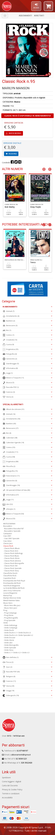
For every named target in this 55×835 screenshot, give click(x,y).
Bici (8, 330)
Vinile (5, 623)
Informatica (12, 368)
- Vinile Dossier (9, 637)
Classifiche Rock (9, 575)
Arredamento (12, 316)
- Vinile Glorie (8, 640)
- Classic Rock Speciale (12, 568)
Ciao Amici (7, 541)
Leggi (9, 373)
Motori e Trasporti (15, 377)
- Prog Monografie (10, 618)
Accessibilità (7, 797)
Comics (10, 335)
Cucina (10, 344)
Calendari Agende (15, 442)
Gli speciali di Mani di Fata (18, 490)
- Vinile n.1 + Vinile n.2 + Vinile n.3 (16, 652)
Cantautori (7, 533)
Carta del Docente (10, 785)
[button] (48, 7)
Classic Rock (8, 546)
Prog (5, 610)
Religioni (10, 676)
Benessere (11, 325)
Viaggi (10, 690)
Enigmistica (12, 349)
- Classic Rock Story (11, 570)
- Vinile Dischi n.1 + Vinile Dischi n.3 (17, 632)
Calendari (11, 437)
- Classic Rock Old (10, 565)
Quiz (9, 667)
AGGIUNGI (12, 154)
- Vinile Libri (7, 642)
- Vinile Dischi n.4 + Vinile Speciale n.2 (18, 635)
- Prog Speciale (9, 620)
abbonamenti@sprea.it (21, 754)
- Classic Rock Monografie (13, 563)
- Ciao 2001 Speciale (11, 538)
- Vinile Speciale (9, 647)
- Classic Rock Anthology (13, 553)
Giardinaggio (12, 363)
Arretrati (39, 16)
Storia (9, 397)
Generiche (11, 359)
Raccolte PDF (12, 387)
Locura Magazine (10, 593)
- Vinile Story (8, 650)
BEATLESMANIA (9, 523)
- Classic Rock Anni (10, 551)
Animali (10, 311)
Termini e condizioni (10, 793)
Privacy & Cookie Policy (12, 789)
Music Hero (7, 603)
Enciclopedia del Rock (12, 583)
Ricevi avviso (14, 133)
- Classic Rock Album (11, 548)
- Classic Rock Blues (11, 556)
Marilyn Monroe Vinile (12, 598)
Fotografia (11, 354)
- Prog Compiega (10, 613)
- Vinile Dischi (8, 630)
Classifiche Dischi (10, 573)
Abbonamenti (25, 16)
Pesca (9, 662)
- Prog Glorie (8, 615)
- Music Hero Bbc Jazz (11, 605)
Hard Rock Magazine (11, 585)
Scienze (10, 392)
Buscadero (7, 526)
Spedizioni (6, 777)
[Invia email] (19, 162)
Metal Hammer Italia (11, 600)
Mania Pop (7, 595)
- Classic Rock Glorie (11, 558)
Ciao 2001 (7, 536)
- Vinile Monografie (11, 645)
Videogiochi (12, 695)
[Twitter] (16, 162)
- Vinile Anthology (10, 625)
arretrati (17, 93)
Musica (17, 101)
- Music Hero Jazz (10, 608)
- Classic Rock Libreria (12, 561)
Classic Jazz (8, 543)
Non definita (12, 657)
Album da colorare (15, 409)
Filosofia (10, 466)
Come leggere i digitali (11, 781)
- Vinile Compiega (10, 627)
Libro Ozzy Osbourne (12, 590)
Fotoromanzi (12, 476)
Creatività (11, 340)
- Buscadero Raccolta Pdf (13, 528)
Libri (9, 504)
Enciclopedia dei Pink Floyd (14, 580)
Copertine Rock (9, 578)
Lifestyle (10, 509)
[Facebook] (12, 162)
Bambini (10, 321)
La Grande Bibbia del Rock (14, 588)
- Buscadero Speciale (11, 531)
